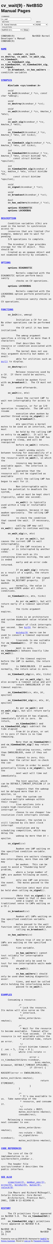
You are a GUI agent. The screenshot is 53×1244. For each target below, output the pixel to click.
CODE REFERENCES (11, 1148)
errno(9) (6, 1185)
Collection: (7, 27)
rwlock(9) (7, 1187)
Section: (6, 22)
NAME (4, 49)
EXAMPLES (6, 994)
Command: (6, 16)
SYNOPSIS (6, 80)
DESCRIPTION (8, 218)
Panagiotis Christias (41, 1241)
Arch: (39, 22)
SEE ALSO (6, 1177)
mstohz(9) (22, 632)
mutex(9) (35, 1185)
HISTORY (6, 1208)
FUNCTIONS (7, 309)
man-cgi (27, 1241)
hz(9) (27, 627)
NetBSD (43, 1239)
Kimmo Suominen (8, 1241)
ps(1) (4, 361)
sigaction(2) (16, 1182)
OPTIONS (6, 262)
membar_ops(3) (36, 1182)
